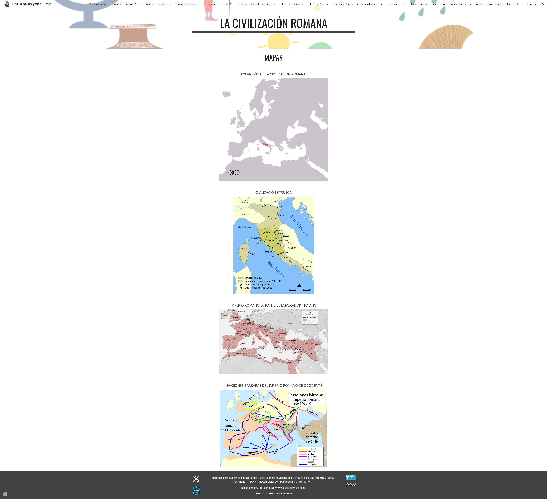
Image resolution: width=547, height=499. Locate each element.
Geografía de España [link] (343, 4)
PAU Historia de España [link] (454, 4)
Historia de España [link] (289, 4)
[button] (543, 4)
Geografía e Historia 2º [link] (155, 4)
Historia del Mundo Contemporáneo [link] (256, 4)
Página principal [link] (98, 4)
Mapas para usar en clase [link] (423, 4)
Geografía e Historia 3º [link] (187, 4)
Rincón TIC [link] (513, 4)
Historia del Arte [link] (315, 4)
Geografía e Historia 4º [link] (220, 4)
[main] (273, 24)
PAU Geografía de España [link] (488, 4)
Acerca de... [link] (532, 4)
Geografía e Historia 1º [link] (123, 4)
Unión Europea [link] (370, 4)
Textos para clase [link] (395, 4)
